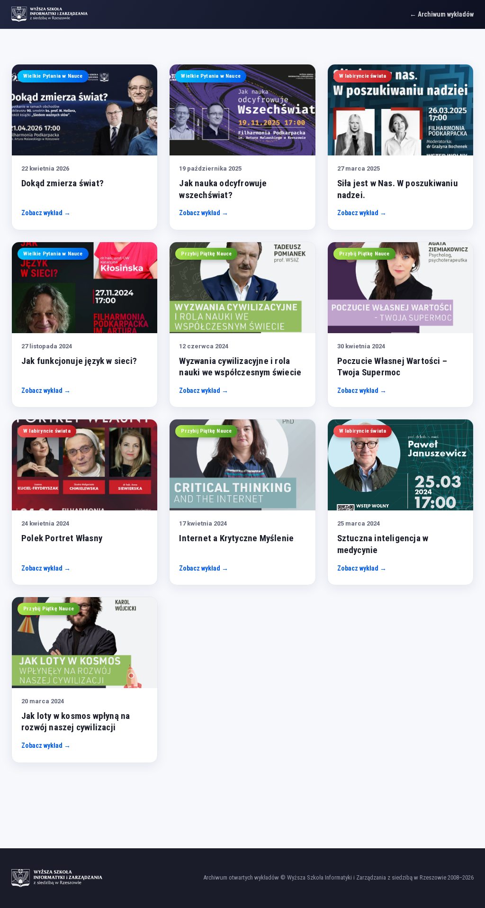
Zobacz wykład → (46, 213)
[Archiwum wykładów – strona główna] (49, 14)
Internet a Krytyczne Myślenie (236, 538)
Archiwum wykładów (446, 14)
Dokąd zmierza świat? (62, 183)
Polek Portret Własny (61, 538)
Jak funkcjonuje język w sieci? (79, 360)
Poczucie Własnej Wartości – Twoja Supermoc (392, 366)
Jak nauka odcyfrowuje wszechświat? (223, 189)
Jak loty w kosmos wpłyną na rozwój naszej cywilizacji (75, 721)
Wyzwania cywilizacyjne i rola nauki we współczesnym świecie (240, 366)
